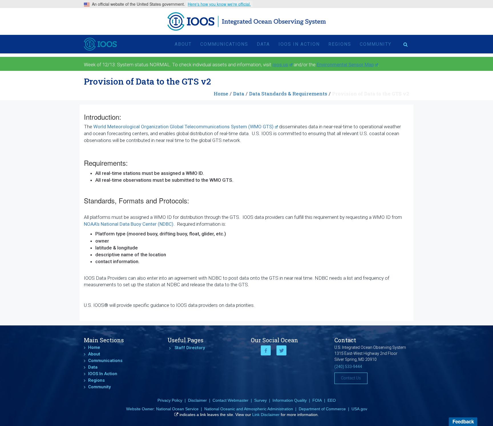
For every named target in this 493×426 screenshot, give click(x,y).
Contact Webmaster (230, 400)
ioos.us (280, 64)
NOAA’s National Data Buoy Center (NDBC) (128, 224)
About (183, 44)
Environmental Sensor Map (345, 64)
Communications (224, 44)
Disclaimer (197, 400)
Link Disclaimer (266, 414)
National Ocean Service (177, 409)
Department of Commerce (322, 409)
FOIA (317, 400)
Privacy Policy (169, 400)
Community (375, 44)
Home (221, 93)
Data (263, 44)
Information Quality (289, 400)
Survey (260, 400)
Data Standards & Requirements (288, 93)
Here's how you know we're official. (219, 4)
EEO (332, 400)
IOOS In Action (299, 44)
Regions (339, 44)
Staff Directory (190, 347)
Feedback (463, 421)
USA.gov (359, 409)
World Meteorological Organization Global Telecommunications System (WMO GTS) (183, 126)
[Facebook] (266, 350)
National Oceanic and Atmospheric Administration (248, 409)
